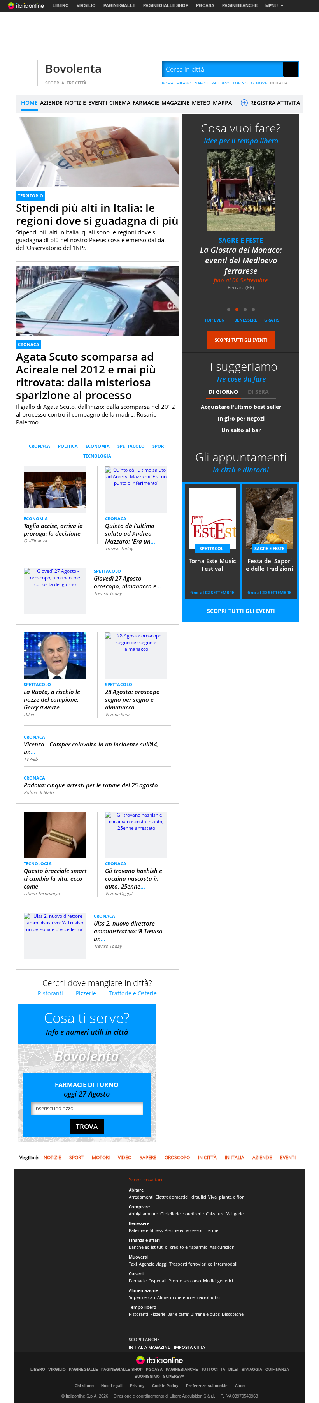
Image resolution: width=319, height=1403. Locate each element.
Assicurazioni (223, 1247)
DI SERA (258, 391)
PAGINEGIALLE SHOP (165, 5)
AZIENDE (51, 102)
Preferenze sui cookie (207, 1386)
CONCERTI (246, 240)
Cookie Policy (165, 1386)
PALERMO (221, 83)
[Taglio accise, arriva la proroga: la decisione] (55, 486)
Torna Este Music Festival (212, 564)
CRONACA (28, 344)
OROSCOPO (177, 1157)
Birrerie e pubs (205, 1314)
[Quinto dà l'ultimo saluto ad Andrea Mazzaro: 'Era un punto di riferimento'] (136, 476)
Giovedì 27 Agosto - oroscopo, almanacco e (127, 582)
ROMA (167, 83)
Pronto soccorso (184, 1280)
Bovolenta (73, 68)
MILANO (183, 83)
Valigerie (235, 1213)
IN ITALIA (278, 83)
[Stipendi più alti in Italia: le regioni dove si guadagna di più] (97, 162)
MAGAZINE (175, 102)
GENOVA (259, 83)
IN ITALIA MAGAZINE (149, 1347)
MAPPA (222, 102)
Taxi (133, 1264)
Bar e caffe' (178, 1314)
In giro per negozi (241, 418)
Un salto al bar (241, 430)
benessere (245, 320)
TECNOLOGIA (97, 456)
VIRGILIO (86, 5)
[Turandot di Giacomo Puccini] (246, 190)
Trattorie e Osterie (133, 993)
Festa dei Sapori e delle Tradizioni (269, 564)
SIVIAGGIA (252, 1369)
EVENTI (97, 102)
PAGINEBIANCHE (240, 5)
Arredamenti (141, 1197)
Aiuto (240, 1386)
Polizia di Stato (39, 792)
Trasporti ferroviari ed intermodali (203, 1264)
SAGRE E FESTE (269, 548)
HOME (29, 102)
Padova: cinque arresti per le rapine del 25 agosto (91, 785)
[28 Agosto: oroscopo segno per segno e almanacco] (136, 642)
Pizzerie (86, 993)
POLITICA (68, 446)
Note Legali (112, 1386)
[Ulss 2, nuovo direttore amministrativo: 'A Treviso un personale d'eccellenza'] (55, 922)
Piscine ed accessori (184, 1230)
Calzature (215, 1213)
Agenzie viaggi (153, 1264)
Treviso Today (119, 548)
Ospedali (158, 1280)
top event (215, 320)
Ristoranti (50, 993)
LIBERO (61, 5)
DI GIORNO (223, 391)
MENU (271, 6)
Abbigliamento (143, 1213)
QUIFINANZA (277, 1369)
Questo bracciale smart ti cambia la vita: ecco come (55, 878)
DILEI (233, 1369)
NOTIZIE (75, 102)
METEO (201, 102)
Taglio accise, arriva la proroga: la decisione (53, 529)
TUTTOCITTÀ (213, 1369)
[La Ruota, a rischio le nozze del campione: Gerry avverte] (55, 655)
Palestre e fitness (146, 1230)
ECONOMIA (98, 446)
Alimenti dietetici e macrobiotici (189, 1297)
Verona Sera (117, 714)
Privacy (137, 1386)
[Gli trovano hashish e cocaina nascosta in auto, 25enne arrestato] (136, 821)
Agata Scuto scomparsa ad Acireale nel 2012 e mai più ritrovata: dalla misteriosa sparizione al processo (86, 375)
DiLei (29, 714)
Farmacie (138, 1280)
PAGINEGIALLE (119, 5)
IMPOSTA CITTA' (190, 1347)
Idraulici (198, 1197)
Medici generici (218, 1280)
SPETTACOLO (131, 446)
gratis (271, 320)
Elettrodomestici (172, 1197)
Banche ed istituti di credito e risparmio (168, 1247)
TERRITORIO (30, 196)
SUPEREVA (173, 1376)
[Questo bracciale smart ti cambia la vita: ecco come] (55, 834)
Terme (212, 1230)
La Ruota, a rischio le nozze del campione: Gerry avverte (52, 699)
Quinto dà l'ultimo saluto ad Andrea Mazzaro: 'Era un (130, 533)
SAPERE (148, 1157)
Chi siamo (84, 1386)
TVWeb (31, 759)
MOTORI (101, 1157)
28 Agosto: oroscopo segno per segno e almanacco (132, 699)
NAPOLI (202, 83)
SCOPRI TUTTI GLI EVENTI (241, 340)
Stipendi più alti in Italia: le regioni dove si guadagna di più (97, 214)
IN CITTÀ (207, 1157)
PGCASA (205, 5)
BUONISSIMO (147, 1376)
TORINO (240, 83)
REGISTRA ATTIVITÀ (274, 102)
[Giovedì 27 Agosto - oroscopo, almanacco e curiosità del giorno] (55, 577)
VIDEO (124, 1157)
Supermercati (142, 1297)
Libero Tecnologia (42, 893)
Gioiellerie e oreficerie (182, 1213)
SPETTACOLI (212, 548)
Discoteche (233, 1314)
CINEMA (119, 102)
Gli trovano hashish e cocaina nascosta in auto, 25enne (133, 878)
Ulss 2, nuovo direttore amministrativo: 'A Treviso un (128, 931)
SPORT (159, 446)
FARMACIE (146, 102)
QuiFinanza (35, 541)
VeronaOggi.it (119, 893)
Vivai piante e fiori (226, 1197)
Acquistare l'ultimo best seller (241, 406)
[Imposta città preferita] (25, 69)
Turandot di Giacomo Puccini (246, 255)
